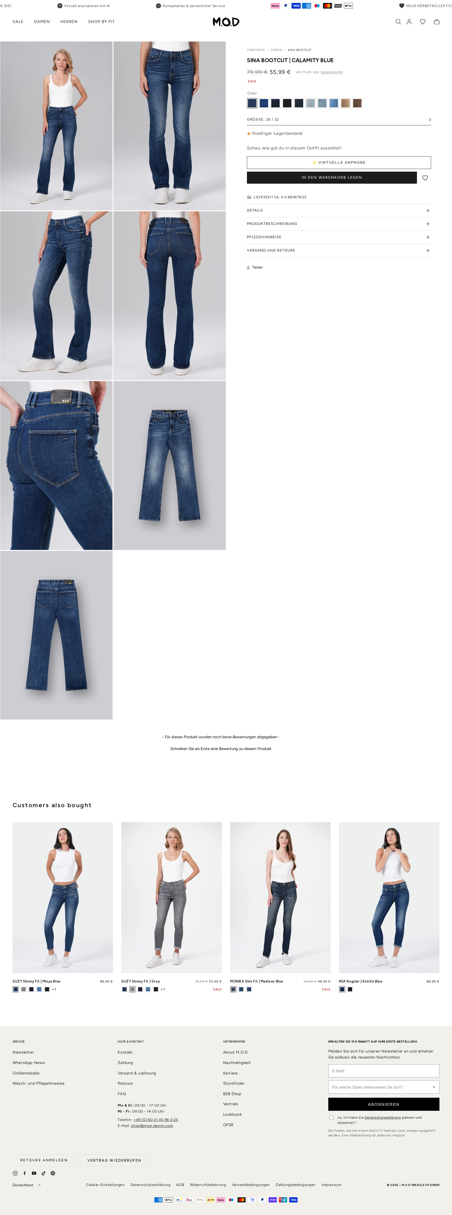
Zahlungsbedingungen (296, 1185)
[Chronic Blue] (322, 103)
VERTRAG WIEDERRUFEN (114, 1160)
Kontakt (125, 1052)
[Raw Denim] (47, 989)
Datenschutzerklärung (383, 1117)
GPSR (228, 1125)
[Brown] (357, 103)
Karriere (230, 1073)
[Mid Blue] (249, 989)
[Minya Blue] (16, 989)
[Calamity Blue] (252, 103)
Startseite (256, 50)
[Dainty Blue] (334, 103)
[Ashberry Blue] (39, 989)
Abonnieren (383, 1104)
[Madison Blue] (233, 989)
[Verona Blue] (350, 989)
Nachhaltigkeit (237, 1062)
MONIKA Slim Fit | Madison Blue (256, 981)
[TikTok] (43, 1173)
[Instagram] (15, 1173)
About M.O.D (235, 1052)
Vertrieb (230, 1104)
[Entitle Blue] (342, 989)
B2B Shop (232, 1093)
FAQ (122, 1093)
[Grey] (23, 989)
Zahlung (125, 1062)
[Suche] (398, 22)
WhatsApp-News (29, 1062)
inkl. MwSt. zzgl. (319, 72)
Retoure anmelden (44, 1160)
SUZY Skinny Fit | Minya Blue (37, 981)
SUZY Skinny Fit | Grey (140, 981)
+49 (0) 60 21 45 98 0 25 (155, 1120)
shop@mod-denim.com (152, 1126)
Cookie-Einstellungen (105, 1185)
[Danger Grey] (310, 103)
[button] (18, 22)
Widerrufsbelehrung (208, 1185)
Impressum (331, 1185)
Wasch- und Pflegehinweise (39, 1083)
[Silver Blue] (241, 989)
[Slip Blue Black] (31, 989)
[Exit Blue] (264, 103)
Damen (276, 50)
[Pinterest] (52, 1173)
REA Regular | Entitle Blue (361, 981)
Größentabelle (26, 1073)
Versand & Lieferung (137, 1073)
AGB (180, 1185)
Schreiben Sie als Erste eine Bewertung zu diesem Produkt (221, 749)
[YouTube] (34, 1173)
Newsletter (23, 1052)
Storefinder (234, 1083)
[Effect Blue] (275, 103)
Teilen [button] (257, 267)
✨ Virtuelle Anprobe (339, 163)
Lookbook (232, 1114)
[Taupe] (345, 103)
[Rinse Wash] (299, 103)
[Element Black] (287, 103)
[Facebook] (24, 1173)
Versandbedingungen (251, 1185)
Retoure (125, 1083)
